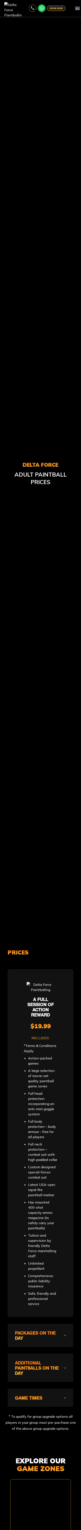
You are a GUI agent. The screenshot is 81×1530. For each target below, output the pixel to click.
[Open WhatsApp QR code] (41, 8)
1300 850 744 (32, 8)
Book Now (56, 8)
